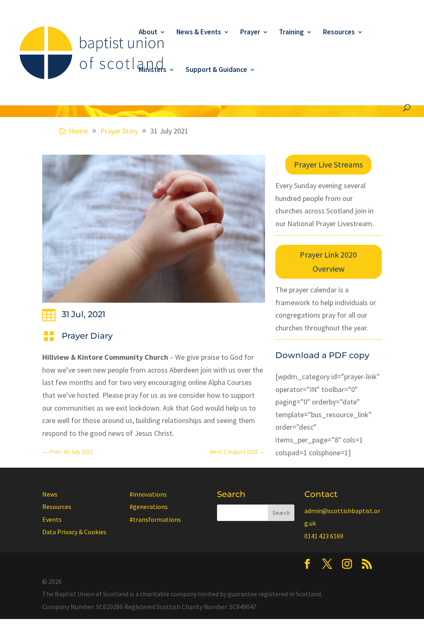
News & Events (198, 32)
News (50, 494)
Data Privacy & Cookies (74, 532)
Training (291, 32)
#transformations (155, 519)
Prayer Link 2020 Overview (328, 261)
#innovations (148, 494)
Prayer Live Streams (328, 164)
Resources (339, 32)
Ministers (152, 70)
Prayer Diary (87, 336)
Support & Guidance (216, 70)
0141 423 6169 (323, 536)
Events (52, 519)
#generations (149, 506)
